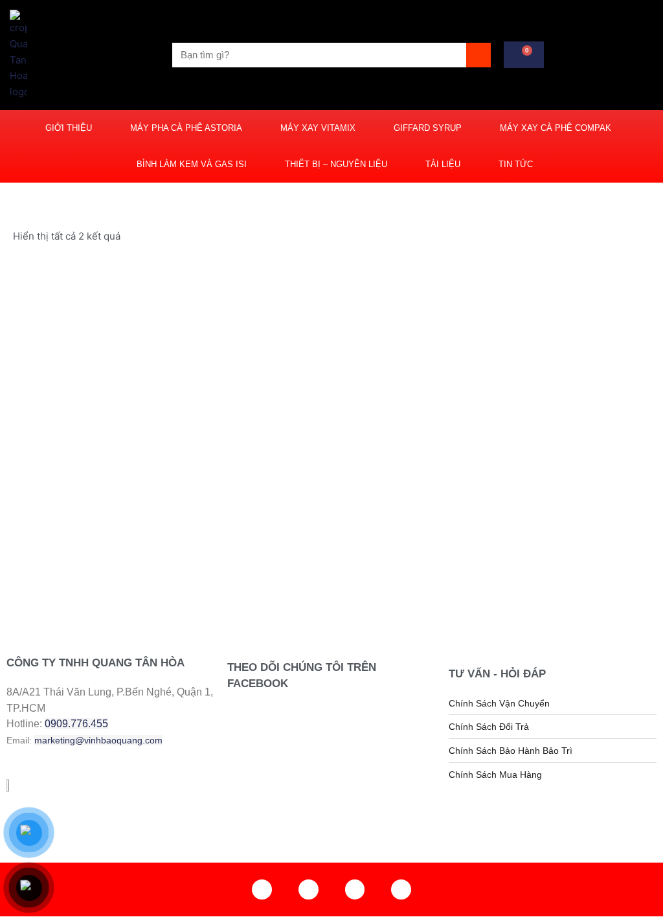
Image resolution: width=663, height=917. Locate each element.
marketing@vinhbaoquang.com (98, 740)
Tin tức (516, 164)
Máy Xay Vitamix (317, 128)
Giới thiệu (68, 128)
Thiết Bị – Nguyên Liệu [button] (336, 164)
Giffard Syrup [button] (428, 128)
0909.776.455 (76, 723)
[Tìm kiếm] (478, 55)
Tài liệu (442, 164)
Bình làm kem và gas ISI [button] (192, 164)
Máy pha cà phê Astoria (186, 128)
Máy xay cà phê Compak (555, 128)
